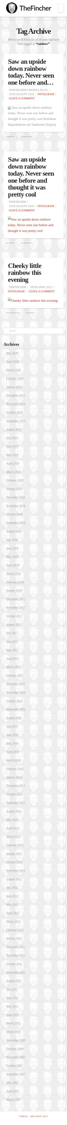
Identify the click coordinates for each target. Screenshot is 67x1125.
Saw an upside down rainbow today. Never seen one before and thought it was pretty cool (31, 177)
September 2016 (15, 709)
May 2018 (12, 556)
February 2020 (14, 378)
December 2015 (15, 785)
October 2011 (14, 963)
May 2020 (12, 353)
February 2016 (14, 768)
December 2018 (15, 497)
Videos (23, 1116)
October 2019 (14, 412)
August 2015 (13, 811)
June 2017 (12, 641)
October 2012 (14, 862)
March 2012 (13, 921)
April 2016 (12, 751)
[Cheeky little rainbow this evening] (33, 300)
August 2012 (13, 879)
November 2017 (15, 607)
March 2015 (13, 836)
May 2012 (12, 904)
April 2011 (12, 1014)
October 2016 (14, 700)
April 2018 (12, 565)
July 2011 (11, 989)
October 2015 (14, 794)
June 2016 (12, 734)
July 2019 (12, 437)
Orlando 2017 (39, 1116)
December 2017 (15, 599)
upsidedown (26, 137)
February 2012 (14, 930)
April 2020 (12, 361)
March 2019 (13, 471)
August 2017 (13, 624)
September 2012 (15, 870)
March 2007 (13, 1099)
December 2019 (15, 395)
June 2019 (12, 446)
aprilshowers (13, 313)
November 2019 (15, 403)
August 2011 (13, 980)
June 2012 (12, 896)
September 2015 (15, 802)
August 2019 (13, 429)
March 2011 (13, 1023)
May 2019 (12, 454)
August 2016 (13, 717)
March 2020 (13, 370)
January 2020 (14, 387)
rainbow (10, 137)
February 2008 (14, 1048)
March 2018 (13, 573)
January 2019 (14, 488)
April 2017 (12, 658)
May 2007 (12, 1082)
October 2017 (14, 616)
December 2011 (15, 946)
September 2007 (15, 1074)
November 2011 (15, 955)
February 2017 (14, 675)
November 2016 (15, 692)
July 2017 (12, 632)
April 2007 (12, 1091)
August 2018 (13, 531)
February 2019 (14, 480)
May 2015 (12, 819)
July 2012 (12, 887)
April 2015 (12, 828)
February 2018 (14, 582)
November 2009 (15, 1040)
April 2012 (12, 912)
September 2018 (15, 522)
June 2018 (12, 548)
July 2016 (12, 726)
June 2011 (12, 997)
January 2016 (14, 777)
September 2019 (15, 421)
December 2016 (15, 683)
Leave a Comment (21, 98)
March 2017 (13, 666)
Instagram (46, 94)
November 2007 (15, 1057)
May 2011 (12, 1006)
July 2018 (12, 539)
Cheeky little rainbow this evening (24, 273)
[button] (61, 8)
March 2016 (13, 760)
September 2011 (15, 972)
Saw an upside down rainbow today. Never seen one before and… (31, 72)
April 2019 (12, 463)
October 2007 (14, 1065)
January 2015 (14, 853)
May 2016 (12, 743)
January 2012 (14, 938)
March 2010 (13, 1031)
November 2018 (15, 505)
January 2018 (14, 590)
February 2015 (14, 845)
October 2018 (14, 514)
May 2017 (12, 650)
